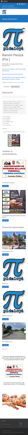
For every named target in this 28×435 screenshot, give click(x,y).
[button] (23, 30)
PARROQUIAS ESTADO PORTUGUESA (15, 82)
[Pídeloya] (3, 11)
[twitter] (19, 4)
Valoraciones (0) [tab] (15, 86)
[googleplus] (23, 4)
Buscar (3, 420)
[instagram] (21, 4)
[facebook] (17, 4)
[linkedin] (24, 4)
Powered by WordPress (6, 432)
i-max (15, 432)
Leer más (5, 186)
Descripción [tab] (7, 86)
